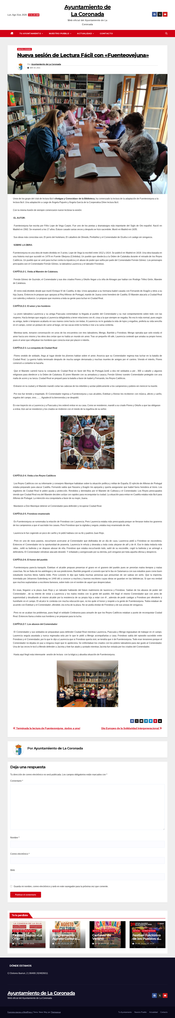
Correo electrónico (20, 854)
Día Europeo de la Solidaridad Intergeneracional (130, 728)
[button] (166, 33)
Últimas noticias (28, 931)
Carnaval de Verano (101, 937)
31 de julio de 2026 (24, 944)
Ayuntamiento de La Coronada (46, 64)
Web (12, 870)
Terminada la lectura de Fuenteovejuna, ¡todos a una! (48, 728)
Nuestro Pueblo (59, 33)
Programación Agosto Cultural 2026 (64, 938)
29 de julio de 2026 (104, 944)
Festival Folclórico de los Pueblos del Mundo (147, 938)
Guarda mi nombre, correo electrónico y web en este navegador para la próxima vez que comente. (61, 886)
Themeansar (56, 1012)
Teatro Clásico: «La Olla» (27, 937)
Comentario (16, 781)
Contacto (106, 33)
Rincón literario (24, 49)
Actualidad (85, 33)
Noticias (16, 931)
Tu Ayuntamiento (30, 33)
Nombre (14, 837)
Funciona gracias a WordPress (20, 1012)
